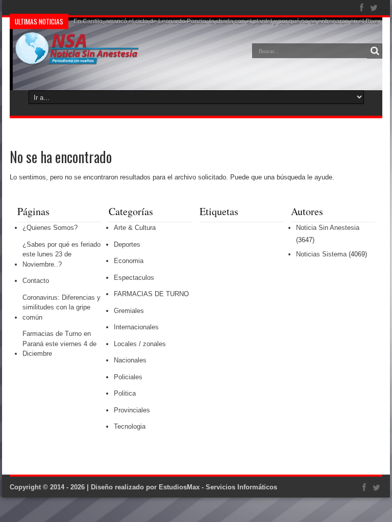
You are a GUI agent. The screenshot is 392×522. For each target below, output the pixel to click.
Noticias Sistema (321, 254)
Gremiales (129, 311)
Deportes (127, 244)
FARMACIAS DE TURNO (151, 294)
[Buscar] (374, 51)
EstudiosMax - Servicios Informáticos (218, 487)
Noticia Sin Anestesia (327, 227)
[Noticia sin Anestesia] (74, 58)
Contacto (35, 280)
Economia (128, 261)
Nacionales (130, 360)
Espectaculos (134, 277)
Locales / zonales (140, 344)
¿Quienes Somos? (50, 227)
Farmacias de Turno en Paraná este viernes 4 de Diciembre (59, 343)
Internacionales (136, 327)
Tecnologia (129, 426)
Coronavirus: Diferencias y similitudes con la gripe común (61, 307)
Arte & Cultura (135, 227)
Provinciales (132, 410)
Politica (125, 393)
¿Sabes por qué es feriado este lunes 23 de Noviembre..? (61, 254)
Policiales (128, 377)
